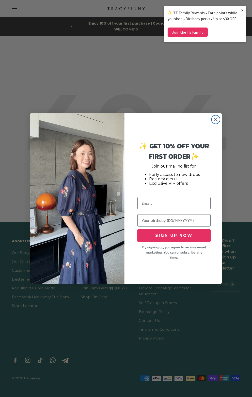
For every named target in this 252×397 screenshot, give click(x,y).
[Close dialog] (215, 119)
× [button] (242, 10)
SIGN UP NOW (174, 235)
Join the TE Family (187, 32)
